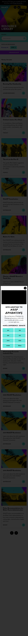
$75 (20, 335)
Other (20, 345)
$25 (20, 330)
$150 (8, 340)
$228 (20, 340)
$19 (8, 330)
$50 (8, 335)
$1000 (8, 345)
